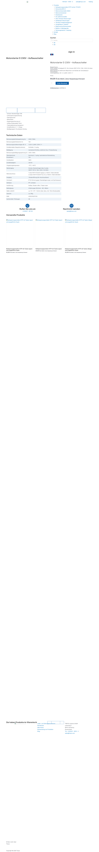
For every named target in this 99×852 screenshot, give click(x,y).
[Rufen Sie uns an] (27, 206)
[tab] (11, 110)
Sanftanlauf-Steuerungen (62, 20)
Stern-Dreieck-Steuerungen (63, 18)
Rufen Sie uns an (27, 209)
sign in (71, 52)
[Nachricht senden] (71, 206)
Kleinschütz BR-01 (61, 9)
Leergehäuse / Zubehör (62, 24)
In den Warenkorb (62, 83)
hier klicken (13, 844)
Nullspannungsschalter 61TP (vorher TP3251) (68, 7)
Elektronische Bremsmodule (63, 26)
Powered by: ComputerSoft (79, 850)
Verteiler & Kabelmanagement (64, 22)
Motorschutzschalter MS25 (63, 11)
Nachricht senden (71, 209)
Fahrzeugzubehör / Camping (63, 30)
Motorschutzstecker (61, 13)
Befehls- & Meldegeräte (62, 28)
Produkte (56, 5)
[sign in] (71, 49)
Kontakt (56, 32)
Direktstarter (59, 15)
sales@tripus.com (71, 211)
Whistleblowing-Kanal (56, 850)
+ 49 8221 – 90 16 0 (27, 211)
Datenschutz (31, 850)
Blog (55, 34)
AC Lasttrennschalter (61, 16)
